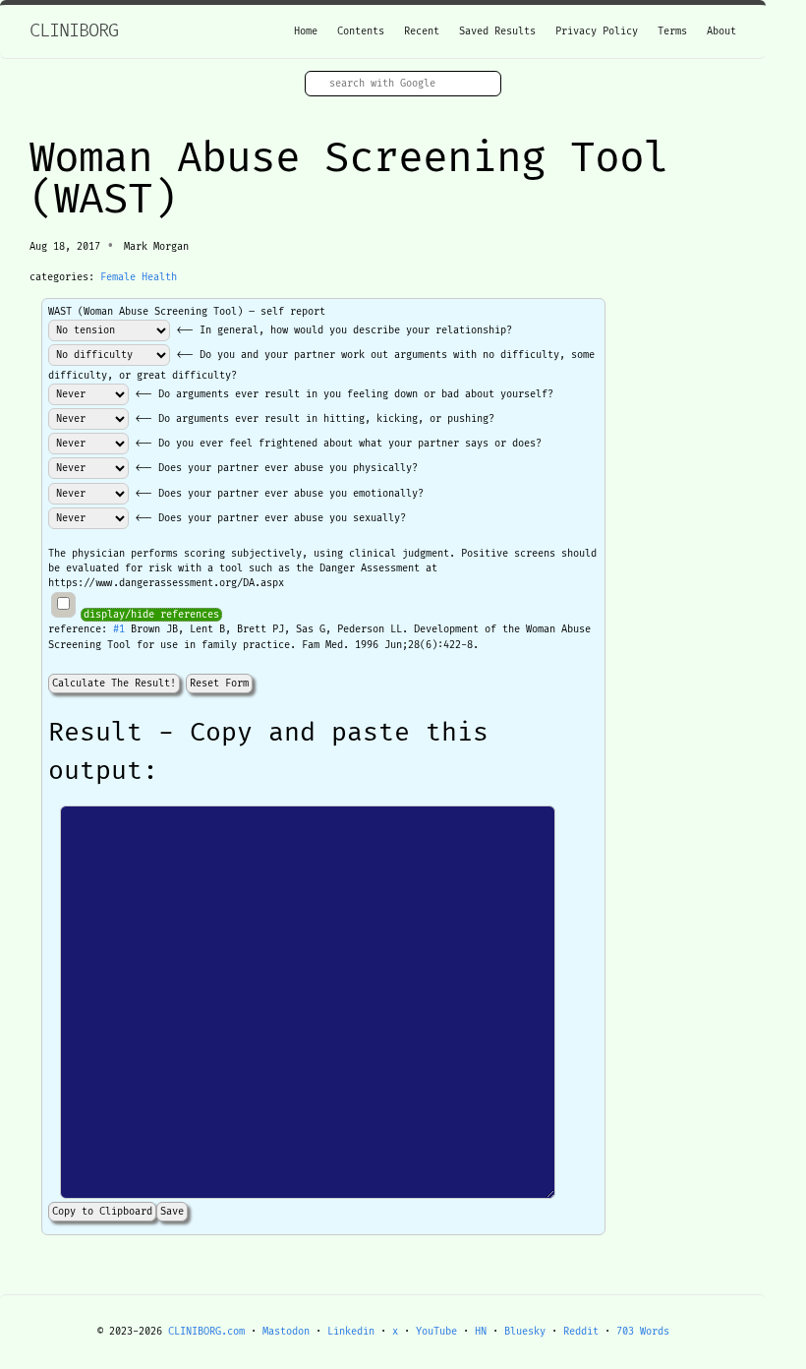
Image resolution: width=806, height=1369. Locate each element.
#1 (119, 629)
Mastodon (286, 1332)
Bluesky (525, 1332)
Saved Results (497, 31)
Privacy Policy (596, 31)
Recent (421, 31)
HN (481, 1332)
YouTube (436, 1332)
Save (172, 1212)
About (721, 31)
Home (305, 31)
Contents (360, 31)
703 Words (642, 1332)
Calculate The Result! (114, 683)
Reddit (581, 1332)
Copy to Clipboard (102, 1212)
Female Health (138, 277)
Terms (672, 31)
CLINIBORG (73, 31)
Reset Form (219, 683)
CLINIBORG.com (206, 1332)
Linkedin (350, 1332)
